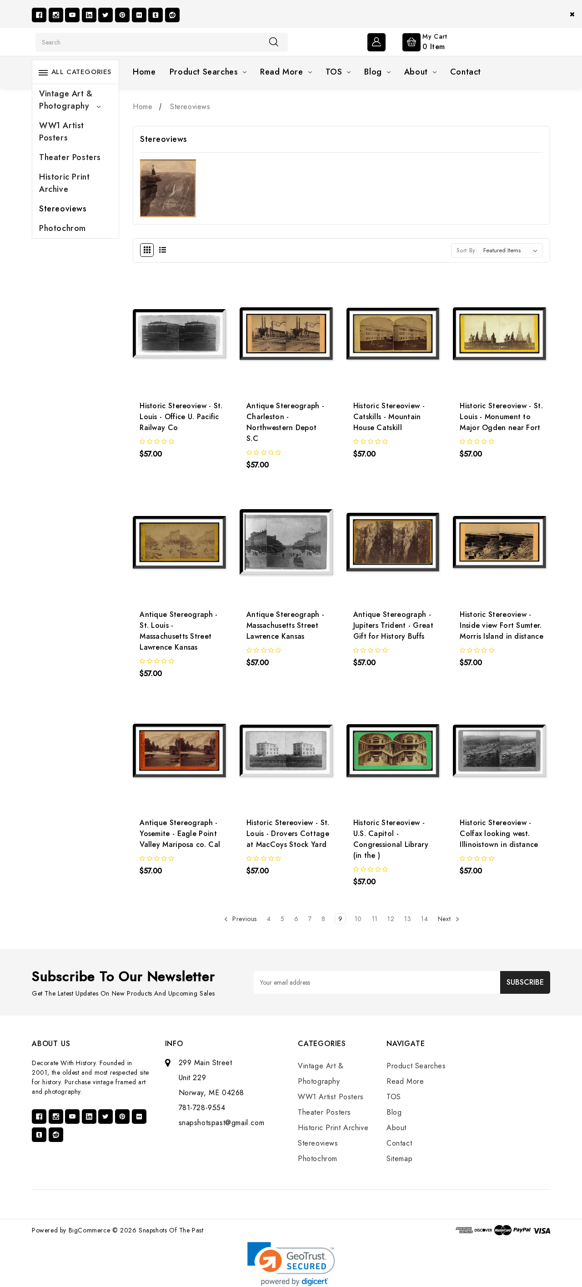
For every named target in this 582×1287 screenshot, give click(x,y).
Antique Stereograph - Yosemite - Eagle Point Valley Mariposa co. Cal (180, 833)
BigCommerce (89, 1230)
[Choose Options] (157, 340)
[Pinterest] (122, 15)
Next (445, 918)
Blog (372, 72)
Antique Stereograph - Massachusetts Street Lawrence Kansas (285, 625)
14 (424, 918)
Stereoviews (63, 209)
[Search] (273, 41)
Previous (244, 918)
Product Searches (204, 72)
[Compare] (206, 340)
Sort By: (467, 250)
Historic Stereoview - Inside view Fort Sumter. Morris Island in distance (501, 625)
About (416, 72)
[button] (291, 1264)
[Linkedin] (89, 15)
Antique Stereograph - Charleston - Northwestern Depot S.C (285, 422)
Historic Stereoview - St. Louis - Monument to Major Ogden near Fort (501, 417)
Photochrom (62, 228)
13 (407, 918)
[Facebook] (39, 15)
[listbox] (512, 250)
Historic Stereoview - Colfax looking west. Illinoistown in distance (499, 833)
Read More (281, 72)
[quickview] (181, 340)
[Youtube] (72, 15)
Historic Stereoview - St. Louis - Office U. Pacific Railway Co (181, 417)
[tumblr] (155, 15)
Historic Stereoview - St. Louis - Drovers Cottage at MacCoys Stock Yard (288, 833)
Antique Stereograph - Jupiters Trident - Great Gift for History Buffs (393, 625)
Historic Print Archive (64, 183)
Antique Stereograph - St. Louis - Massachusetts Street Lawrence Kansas (178, 630)
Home (144, 72)
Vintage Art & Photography (66, 100)
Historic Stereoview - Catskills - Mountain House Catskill (389, 417)
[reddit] (172, 15)
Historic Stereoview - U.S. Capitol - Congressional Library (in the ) (390, 839)
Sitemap (399, 1158)
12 (390, 918)
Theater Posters (70, 157)
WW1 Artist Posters (61, 132)
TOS (334, 72)
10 (358, 918)
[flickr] (139, 15)
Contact (465, 72)
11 (375, 918)
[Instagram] (56, 15)
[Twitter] (105, 15)
